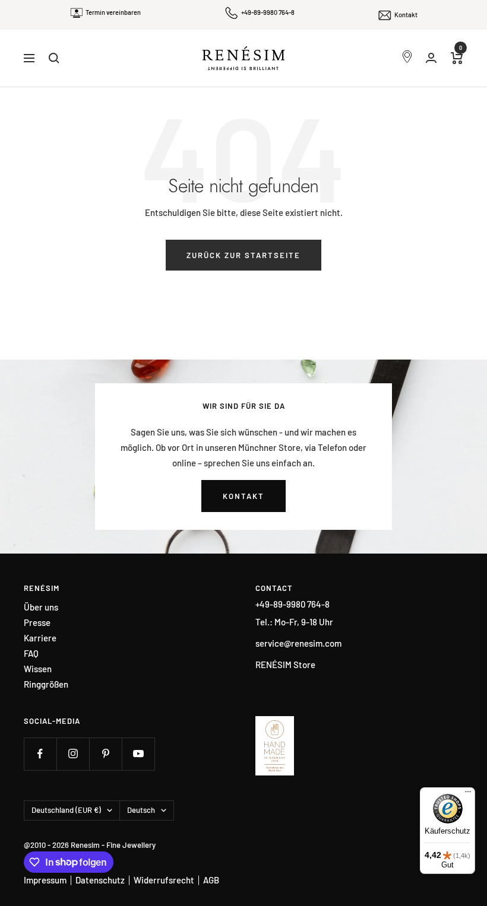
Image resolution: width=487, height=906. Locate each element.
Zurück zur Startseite (243, 255)
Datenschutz (100, 880)
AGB (211, 880)
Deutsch (141, 810)
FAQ (31, 653)
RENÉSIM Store (285, 664)
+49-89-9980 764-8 (268, 12)
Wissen (38, 669)
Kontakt (406, 14)
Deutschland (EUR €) (66, 810)
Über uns (41, 607)
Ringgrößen (46, 684)
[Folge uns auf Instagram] (72, 753)
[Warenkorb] (457, 58)
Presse (37, 622)
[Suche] (54, 58)
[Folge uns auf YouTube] (138, 753)
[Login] (431, 58)
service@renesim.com (298, 643)
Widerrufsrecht (164, 880)
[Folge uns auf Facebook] (40, 753)
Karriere (40, 638)
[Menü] (468, 794)
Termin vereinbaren (113, 12)
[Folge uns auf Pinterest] (105, 753)
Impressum (45, 880)
